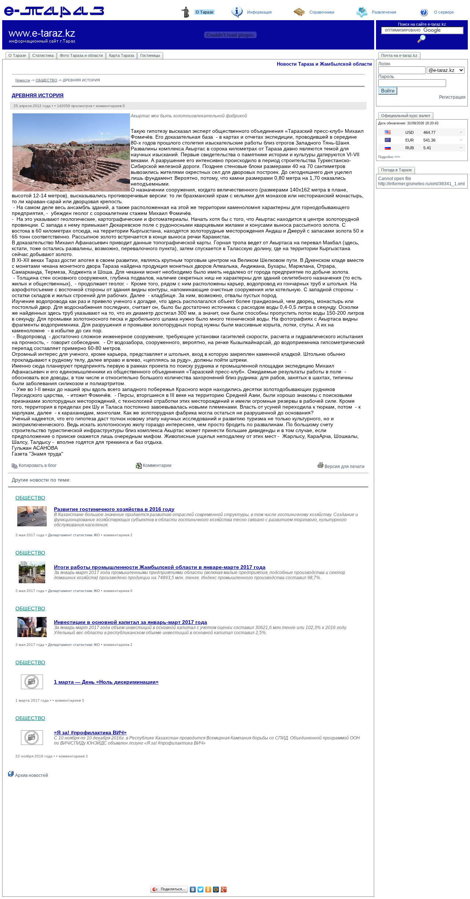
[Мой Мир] (216, 889)
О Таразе (17, 55)
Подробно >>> (389, 157)
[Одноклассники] (208, 889)
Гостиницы (150, 55)
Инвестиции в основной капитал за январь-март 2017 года (130, 622)
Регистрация (452, 97)
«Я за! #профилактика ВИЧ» (90, 732)
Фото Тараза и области (81, 55)
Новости (22, 80)
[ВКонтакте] (193, 889)
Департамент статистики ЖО (74, 535)
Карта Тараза (121, 55)
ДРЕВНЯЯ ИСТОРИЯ (38, 95)
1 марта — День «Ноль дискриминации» (106, 682)
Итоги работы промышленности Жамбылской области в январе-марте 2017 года (159, 567)
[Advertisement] (188, 833)
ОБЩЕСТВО (46, 80)
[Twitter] (201, 889)
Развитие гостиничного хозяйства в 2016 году (114, 509)
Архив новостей (31, 775)
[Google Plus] (224, 889)
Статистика (43, 55)
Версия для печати (344, 466)
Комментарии (156, 465)
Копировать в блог (37, 465)
